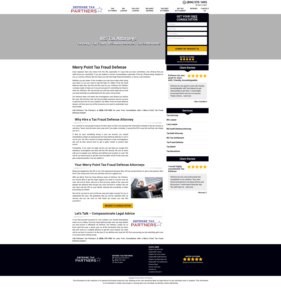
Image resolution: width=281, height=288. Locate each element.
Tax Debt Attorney (164, 10)
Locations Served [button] (155, 272)
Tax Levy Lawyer (135, 10)
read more (187, 96)
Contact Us (205, 10)
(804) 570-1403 (196, 2)
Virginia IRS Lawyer (155, 252)
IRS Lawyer (123, 10)
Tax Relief (171, 147)
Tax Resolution (173, 151)
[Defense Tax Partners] (88, 259)
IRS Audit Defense (150, 10)
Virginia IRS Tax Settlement (158, 262)
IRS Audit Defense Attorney (179, 129)
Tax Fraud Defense (175, 142)
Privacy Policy (153, 264)
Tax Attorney (112, 10)
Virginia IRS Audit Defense (158, 257)
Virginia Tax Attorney (156, 249)
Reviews (193, 9)
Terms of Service (154, 267)
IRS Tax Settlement (180, 10)
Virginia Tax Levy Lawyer (157, 254)
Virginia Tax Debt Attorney (158, 259)
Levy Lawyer (172, 124)
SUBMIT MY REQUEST (186, 49)
